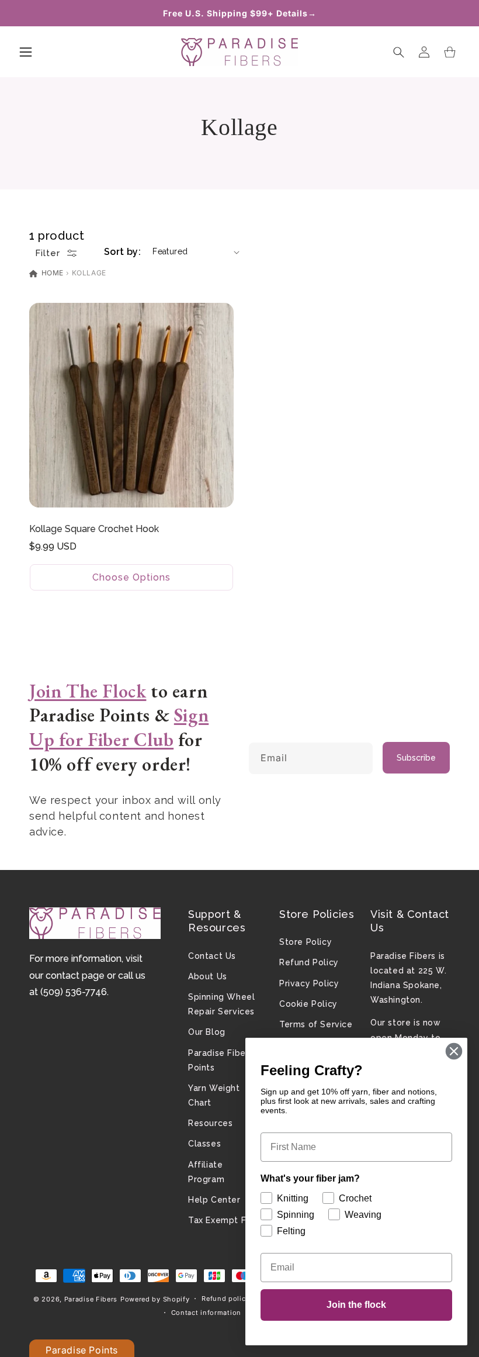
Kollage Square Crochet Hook (94, 528)
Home (51, 272)
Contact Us (212, 956)
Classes (204, 1143)
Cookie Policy (308, 1004)
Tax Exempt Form (225, 1220)
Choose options (131, 577)
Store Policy (305, 942)
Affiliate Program (206, 1172)
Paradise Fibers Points (221, 1060)
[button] (26, 52)
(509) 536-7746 (73, 991)
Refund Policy (309, 962)
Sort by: (122, 251)
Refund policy (225, 1298)
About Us (207, 976)
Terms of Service (316, 1024)
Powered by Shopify (155, 1299)
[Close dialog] (454, 1051)
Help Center (214, 1199)
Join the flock (356, 1305)
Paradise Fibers (91, 1299)
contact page (75, 975)
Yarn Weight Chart (214, 1095)
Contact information (206, 1312)
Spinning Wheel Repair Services (221, 1004)
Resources (210, 1123)
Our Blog (206, 1032)
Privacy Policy (309, 983)
